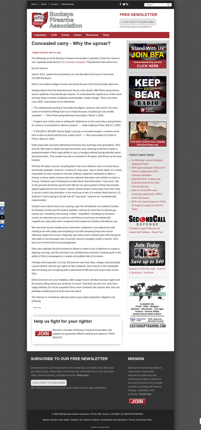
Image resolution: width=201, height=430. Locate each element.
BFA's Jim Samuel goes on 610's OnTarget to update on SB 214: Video (149, 205)
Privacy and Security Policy (140, 420)
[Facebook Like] (2, 213)
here (150, 27)
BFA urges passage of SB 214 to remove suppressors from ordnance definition (148, 171)
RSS (127, 4)
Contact (54, 4)
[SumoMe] (2, 226)
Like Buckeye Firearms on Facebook (120, 4)
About (43, 4)
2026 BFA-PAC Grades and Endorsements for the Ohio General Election (146, 183)
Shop (106, 35)
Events (65, 35)
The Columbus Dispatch (73, 62)
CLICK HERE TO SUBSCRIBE (137, 22)
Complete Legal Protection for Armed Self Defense (144, 230)
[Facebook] (2, 208)
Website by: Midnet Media (100, 427)
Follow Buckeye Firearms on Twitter (124, 4)
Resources (92, 35)
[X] (2, 217)
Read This (157, 232)
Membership (68, 4)
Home (34, 4)
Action (77, 35)
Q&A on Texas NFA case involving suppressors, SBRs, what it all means (147, 194)
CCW (54, 35)
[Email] (2, 221)
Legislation (40, 35)
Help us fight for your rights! (63, 321)
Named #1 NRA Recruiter (142, 269)
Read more (83, 375)
